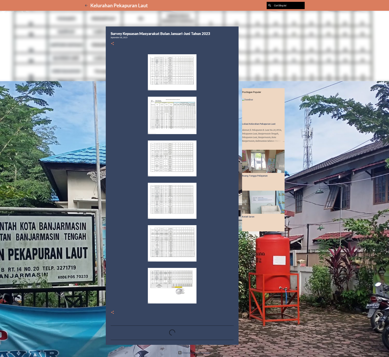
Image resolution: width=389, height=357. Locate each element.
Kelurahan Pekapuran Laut (119, 5)
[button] (112, 44)
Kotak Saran (248, 216)
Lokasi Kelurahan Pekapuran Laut (258, 124)
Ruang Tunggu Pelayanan (255, 176)
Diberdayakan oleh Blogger (196, 352)
